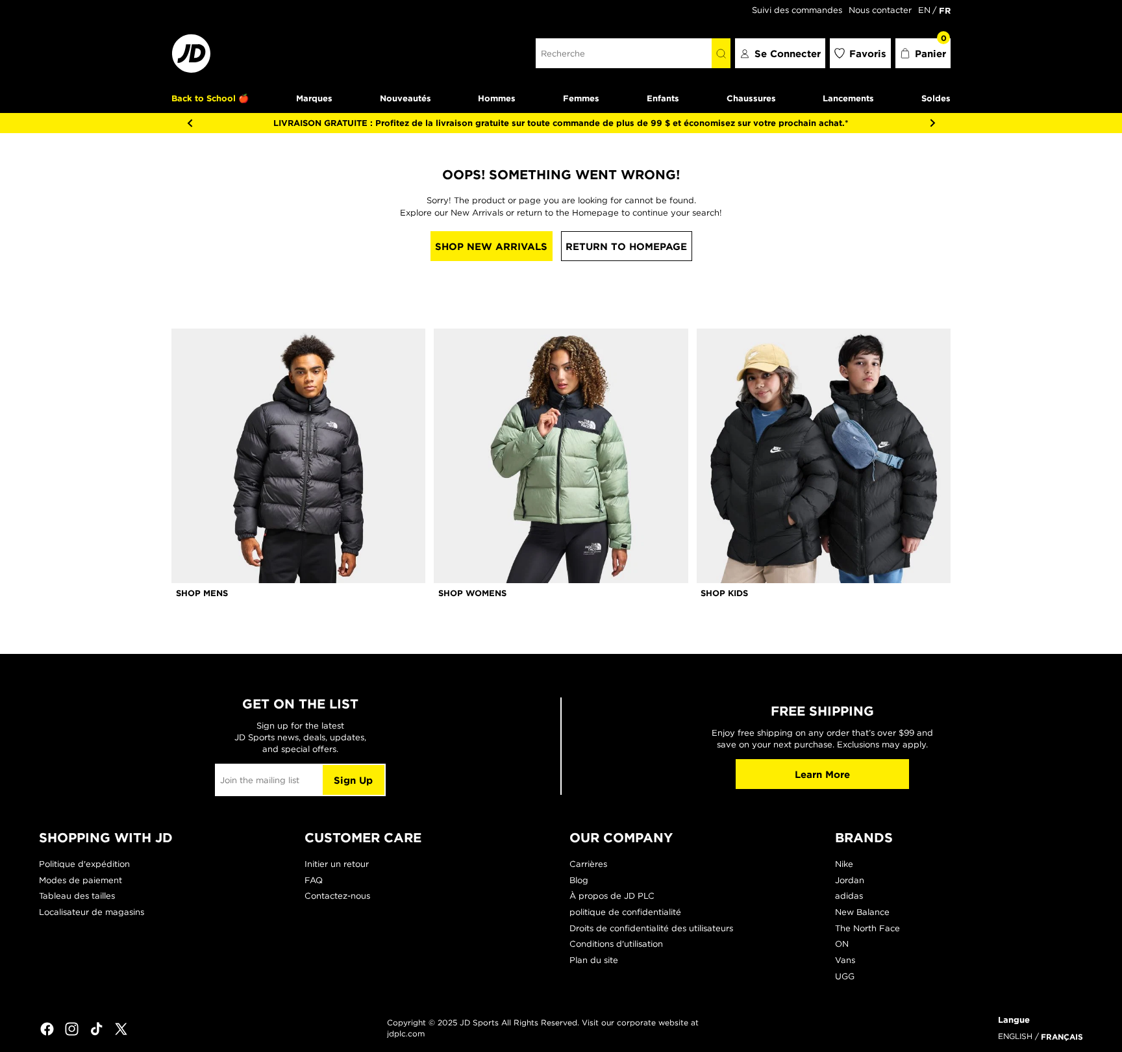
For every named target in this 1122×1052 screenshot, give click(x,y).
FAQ (314, 880)
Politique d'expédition (84, 864)
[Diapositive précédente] (189, 122)
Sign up (353, 780)
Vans (845, 960)
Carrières (588, 864)
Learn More (822, 774)
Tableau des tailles (77, 895)
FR (945, 10)
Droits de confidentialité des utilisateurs (651, 928)
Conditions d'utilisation (616, 943)
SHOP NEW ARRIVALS (491, 246)
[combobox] (624, 53)
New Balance (862, 912)
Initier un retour (337, 864)
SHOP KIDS (724, 593)
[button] (923, 53)
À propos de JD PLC (611, 895)
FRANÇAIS (1062, 1036)
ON (842, 943)
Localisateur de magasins (91, 912)
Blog (578, 880)
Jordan (849, 880)
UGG (844, 976)
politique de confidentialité (625, 912)
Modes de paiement (80, 880)
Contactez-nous (337, 895)
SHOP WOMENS (472, 593)
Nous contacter (880, 10)
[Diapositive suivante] (932, 122)
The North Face (867, 928)
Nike (844, 864)
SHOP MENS (202, 593)
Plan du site (593, 960)
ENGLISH (1015, 1036)
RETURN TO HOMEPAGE (626, 246)
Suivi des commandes (797, 10)
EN (924, 10)
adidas (849, 895)
